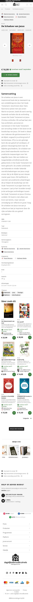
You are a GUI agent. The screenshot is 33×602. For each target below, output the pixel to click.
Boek (3, 23)
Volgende (26, 418)
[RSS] (26, 573)
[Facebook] (10, 573)
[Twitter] (20, 573)
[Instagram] (7, 573)
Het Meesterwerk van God (7, 322)
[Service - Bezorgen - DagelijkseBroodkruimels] (28, 582)
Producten (7, 9)
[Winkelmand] (30, 4)
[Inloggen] (27, 4)
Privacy (25, 590)
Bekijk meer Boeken (16, 429)
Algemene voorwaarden (13, 590)
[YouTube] (16, 573)
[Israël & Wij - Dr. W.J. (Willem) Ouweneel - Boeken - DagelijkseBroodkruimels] (24, 349)
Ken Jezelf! (20, 322)
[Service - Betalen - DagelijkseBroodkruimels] (5, 582)
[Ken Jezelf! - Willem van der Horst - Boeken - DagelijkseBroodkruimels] (24, 310)
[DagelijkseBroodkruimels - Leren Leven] (1, 9)
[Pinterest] (13, 573)
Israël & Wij (20, 360)
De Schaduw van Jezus (18, 9)
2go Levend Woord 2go (8, 360)
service (3, 490)
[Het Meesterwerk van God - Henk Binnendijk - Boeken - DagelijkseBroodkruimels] (8, 310)
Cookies (16, 592)
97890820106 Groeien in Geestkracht (24, 397)
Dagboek (3, 358)
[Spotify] (23, 573)
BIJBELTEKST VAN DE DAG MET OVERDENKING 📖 (13, 1)
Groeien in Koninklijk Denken (7, 397)
